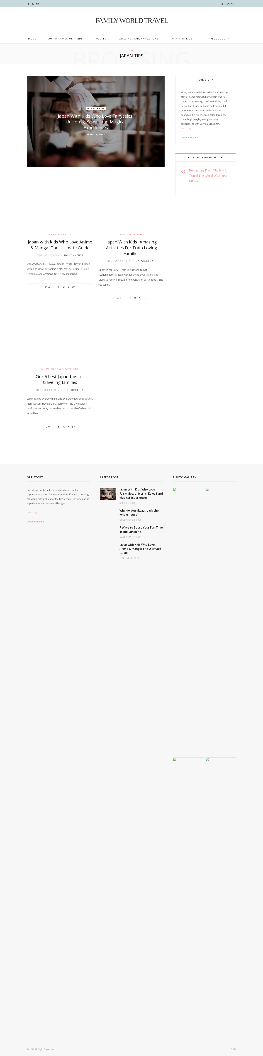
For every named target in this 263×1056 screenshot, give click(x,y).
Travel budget (216, 38)
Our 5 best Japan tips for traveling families (60, 379)
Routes (101, 38)
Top (234, 1048)
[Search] (222, 4)
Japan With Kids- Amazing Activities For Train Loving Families (131, 247)
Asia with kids (182, 38)
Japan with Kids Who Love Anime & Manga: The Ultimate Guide (60, 244)
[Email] (73, 287)
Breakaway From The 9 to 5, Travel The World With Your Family (208, 175)
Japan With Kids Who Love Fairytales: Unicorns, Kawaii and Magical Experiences (96, 122)
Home (32, 38)
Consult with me (189, 137)
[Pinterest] (68, 287)
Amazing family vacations (139, 38)
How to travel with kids (64, 38)
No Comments (73, 255)
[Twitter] (63, 287)
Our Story (186, 128)
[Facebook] (58, 287)
